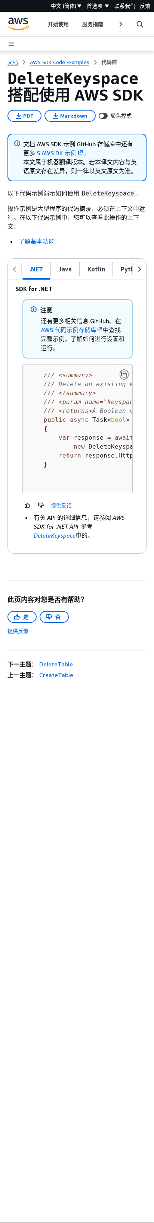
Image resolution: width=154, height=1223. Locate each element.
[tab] (36, 269)
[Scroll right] (120, 24)
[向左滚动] (14, 269)
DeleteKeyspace (55, 535)
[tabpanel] (77, 416)
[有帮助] (27, 505)
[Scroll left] (42, 24)
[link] (109, 62)
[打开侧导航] (11, 44)
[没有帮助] (41, 505)
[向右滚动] (139, 269)
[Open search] (140, 24)
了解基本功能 (37, 241)
